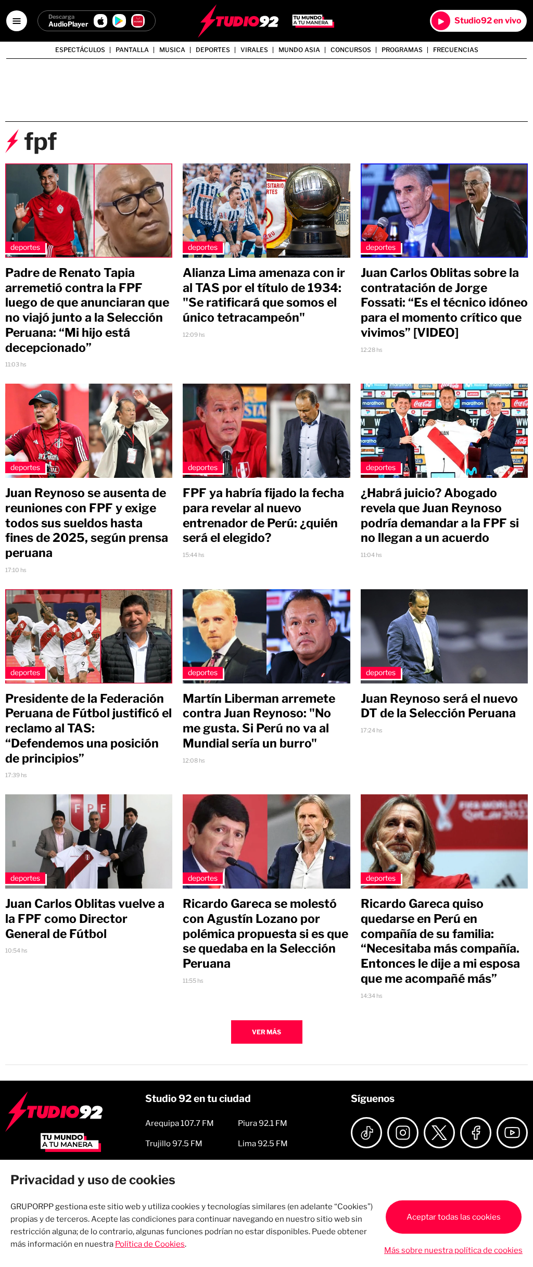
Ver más (266, 1032)
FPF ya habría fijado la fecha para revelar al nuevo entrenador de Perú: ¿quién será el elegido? (263, 515)
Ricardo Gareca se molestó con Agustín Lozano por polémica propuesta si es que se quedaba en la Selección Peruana (265, 933)
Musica (172, 50)
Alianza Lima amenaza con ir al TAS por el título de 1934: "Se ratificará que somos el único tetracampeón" (264, 295)
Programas (402, 50)
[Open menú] (16, 20)
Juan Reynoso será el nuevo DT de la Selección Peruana (439, 706)
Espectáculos (80, 50)
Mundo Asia (299, 50)
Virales (254, 50)
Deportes (213, 50)
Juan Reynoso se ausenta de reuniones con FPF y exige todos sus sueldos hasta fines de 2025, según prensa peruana (86, 523)
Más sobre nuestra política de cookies (453, 1250)
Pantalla (132, 50)
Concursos (351, 50)
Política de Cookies (150, 1244)
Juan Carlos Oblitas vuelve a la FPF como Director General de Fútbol (84, 918)
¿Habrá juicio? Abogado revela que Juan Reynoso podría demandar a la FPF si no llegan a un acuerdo (440, 515)
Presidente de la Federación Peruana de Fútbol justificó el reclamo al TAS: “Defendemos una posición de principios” (88, 728)
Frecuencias (455, 50)
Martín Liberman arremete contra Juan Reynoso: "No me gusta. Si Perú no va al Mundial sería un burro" (259, 721)
